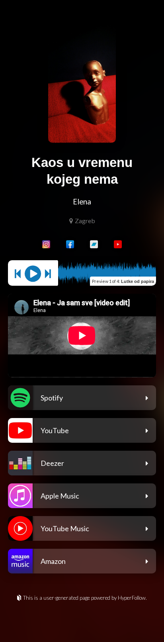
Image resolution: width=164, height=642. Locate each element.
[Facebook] (70, 244)
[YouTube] (118, 244)
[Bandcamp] (94, 244)
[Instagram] (46, 244)
